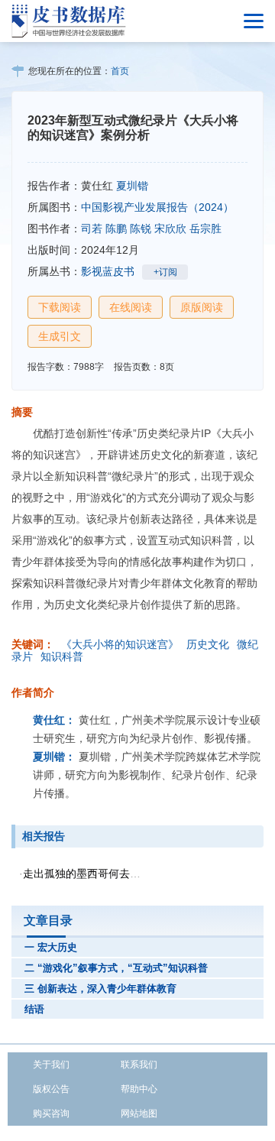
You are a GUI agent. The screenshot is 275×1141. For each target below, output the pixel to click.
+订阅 (165, 272)
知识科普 (61, 656)
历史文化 (207, 644)
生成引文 (59, 336)
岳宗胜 (205, 228)
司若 (91, 228)
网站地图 (139, 1113)
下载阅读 (59, 307)
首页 (120, 71)
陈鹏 (116, 228)
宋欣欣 (170, 228)
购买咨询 (51, 1113)
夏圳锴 (132, 186)
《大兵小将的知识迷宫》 (120, 644)
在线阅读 (130, 307)
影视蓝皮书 (107, 271)
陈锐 (140, 228)
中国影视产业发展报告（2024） (157, 207)
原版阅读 (201, 307)
